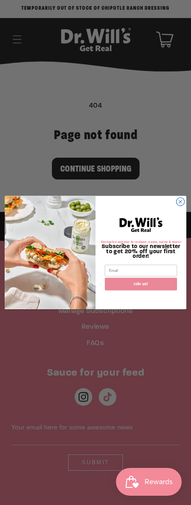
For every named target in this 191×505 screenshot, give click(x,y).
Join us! (141, 283)
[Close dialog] (180, 202)
